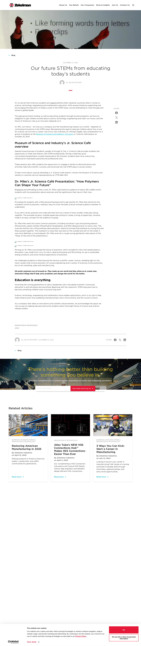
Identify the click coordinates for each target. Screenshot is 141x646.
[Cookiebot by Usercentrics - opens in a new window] (13, 642)
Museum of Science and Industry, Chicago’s (54, 134)
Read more (16, 477)
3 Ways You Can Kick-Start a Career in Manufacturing (110, 449)
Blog (13, 55)
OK (124, 630)
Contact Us (125, 5)
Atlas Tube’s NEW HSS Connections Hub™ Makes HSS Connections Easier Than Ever (69, 449)
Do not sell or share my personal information (124, 638)
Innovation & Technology (26, 325)
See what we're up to (81, 388)
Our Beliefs (74, 5)
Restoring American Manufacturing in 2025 (26, 447)
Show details (31, 642)
